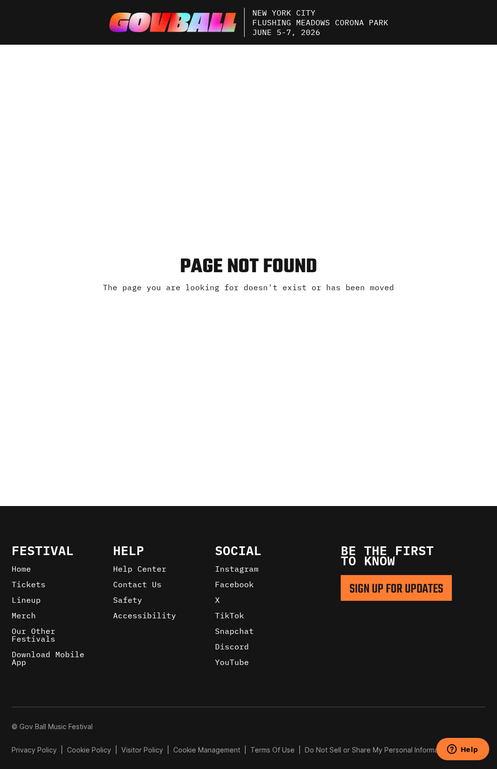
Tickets (29, 584)
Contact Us (137, 584)
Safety (127, 600)
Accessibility (144, 615)
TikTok (229, 615)
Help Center (139, 569)
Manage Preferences (207, 749)
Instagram (237, 569)
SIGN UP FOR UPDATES (396, 589)
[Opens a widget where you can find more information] (462, 750)
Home (21, 569)
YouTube (232, 662)
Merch (24, 615)
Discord (232, 646)
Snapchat (234, 631)
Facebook (234, 584)
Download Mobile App (48, 658)
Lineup (26, 600)
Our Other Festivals (33, 635)
